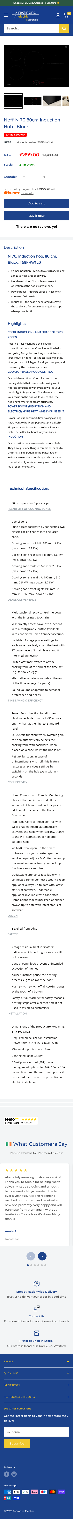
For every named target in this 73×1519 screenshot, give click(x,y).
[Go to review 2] (31, 1265)
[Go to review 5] (42, 1265)
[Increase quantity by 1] (44, 177)
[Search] (64, 28)
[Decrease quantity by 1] (24, 177)
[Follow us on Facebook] (6, 1474)
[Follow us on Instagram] (14, 1474)
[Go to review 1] (28, 1265)
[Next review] (42, 1256)
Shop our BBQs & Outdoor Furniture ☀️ (36, 2)
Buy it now (37, 216)
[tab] (36, 508)
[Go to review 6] (45, 1265)
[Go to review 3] (35, 1265)
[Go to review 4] (38, 1265)
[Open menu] (6, 15)
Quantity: (10, 176)
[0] (65, 15)
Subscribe (17, 1443)
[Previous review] (30, 1256)
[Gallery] (36, 74)
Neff (7, 142)
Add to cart (36, 203)
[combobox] (31, 28)
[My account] (58, 15)
